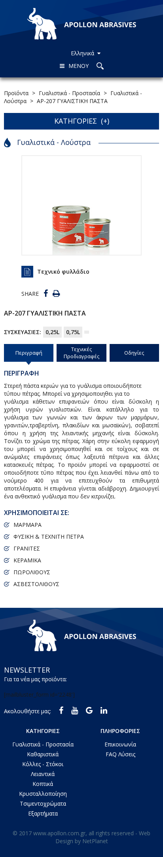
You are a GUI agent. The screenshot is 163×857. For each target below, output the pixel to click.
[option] (81, 205)
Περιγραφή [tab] (28, 352)
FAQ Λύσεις (120, 754)
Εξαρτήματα (43, 813)
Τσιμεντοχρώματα (43, 803)
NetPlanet (95, 841)
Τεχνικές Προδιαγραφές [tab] (81, 353)
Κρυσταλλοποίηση (43, 793)
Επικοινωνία (120, 744)
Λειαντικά (43, 774)
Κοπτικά (42, 783)
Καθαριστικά (43, 754)
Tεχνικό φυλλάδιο (63, 271)
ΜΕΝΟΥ (78, 66)
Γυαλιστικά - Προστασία (43, 744)
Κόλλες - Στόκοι (42, 764)
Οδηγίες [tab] (134, 352)
